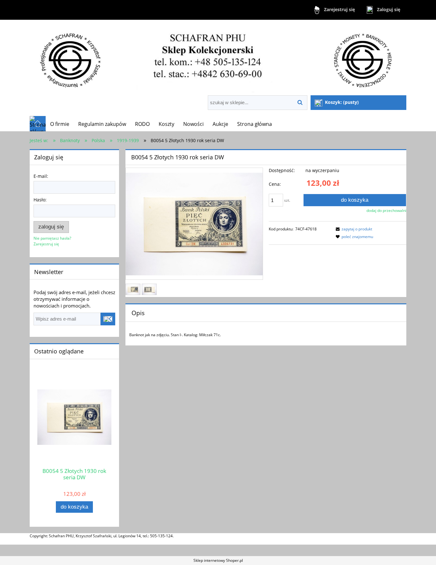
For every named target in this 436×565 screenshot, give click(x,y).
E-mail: (41, 176)
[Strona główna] (218, 58)
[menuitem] (60, 124)
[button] (353, 229)
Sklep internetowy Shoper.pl (218, 560)
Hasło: (40, 200)
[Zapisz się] (108, 319)
